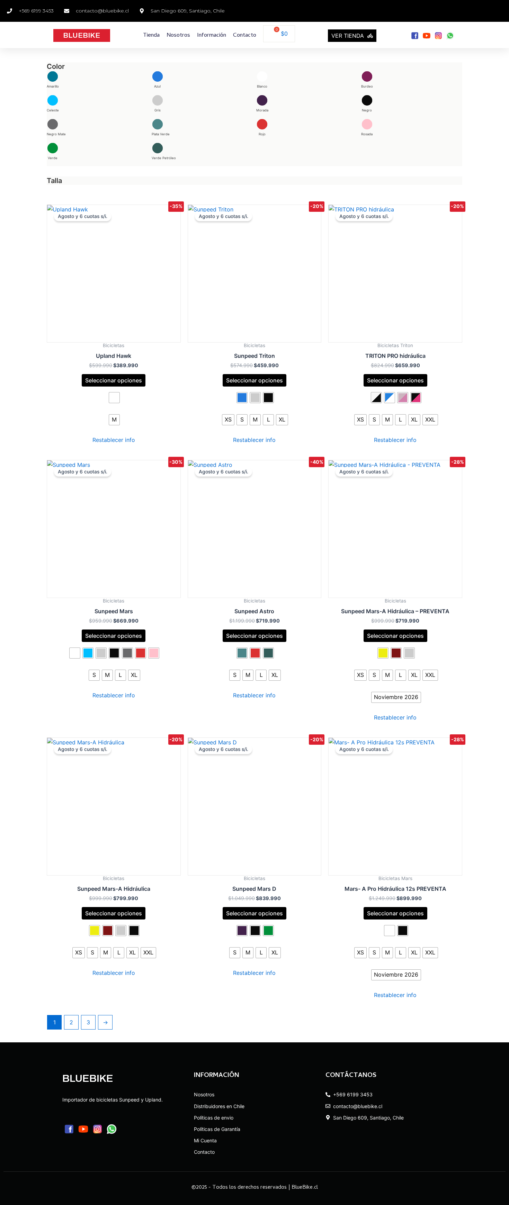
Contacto (244, 35)
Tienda (151, 35)
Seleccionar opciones (113, 380)
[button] (53, 80)
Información (211, 35)
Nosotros (178, 35)
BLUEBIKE (81, 35)
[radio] (114, 397)
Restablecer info (113, 439)
